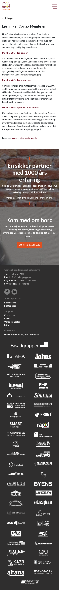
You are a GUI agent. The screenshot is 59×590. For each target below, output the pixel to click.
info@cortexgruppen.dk (22, 277)
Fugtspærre (10, 305)
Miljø (6, 325)
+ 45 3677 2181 (16, 274)
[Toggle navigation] (54, 6)
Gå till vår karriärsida (29, 245)
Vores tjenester (12, 321)
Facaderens (10, 302)
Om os (7, 318)
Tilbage (8, 18)
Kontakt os (9, 315)
